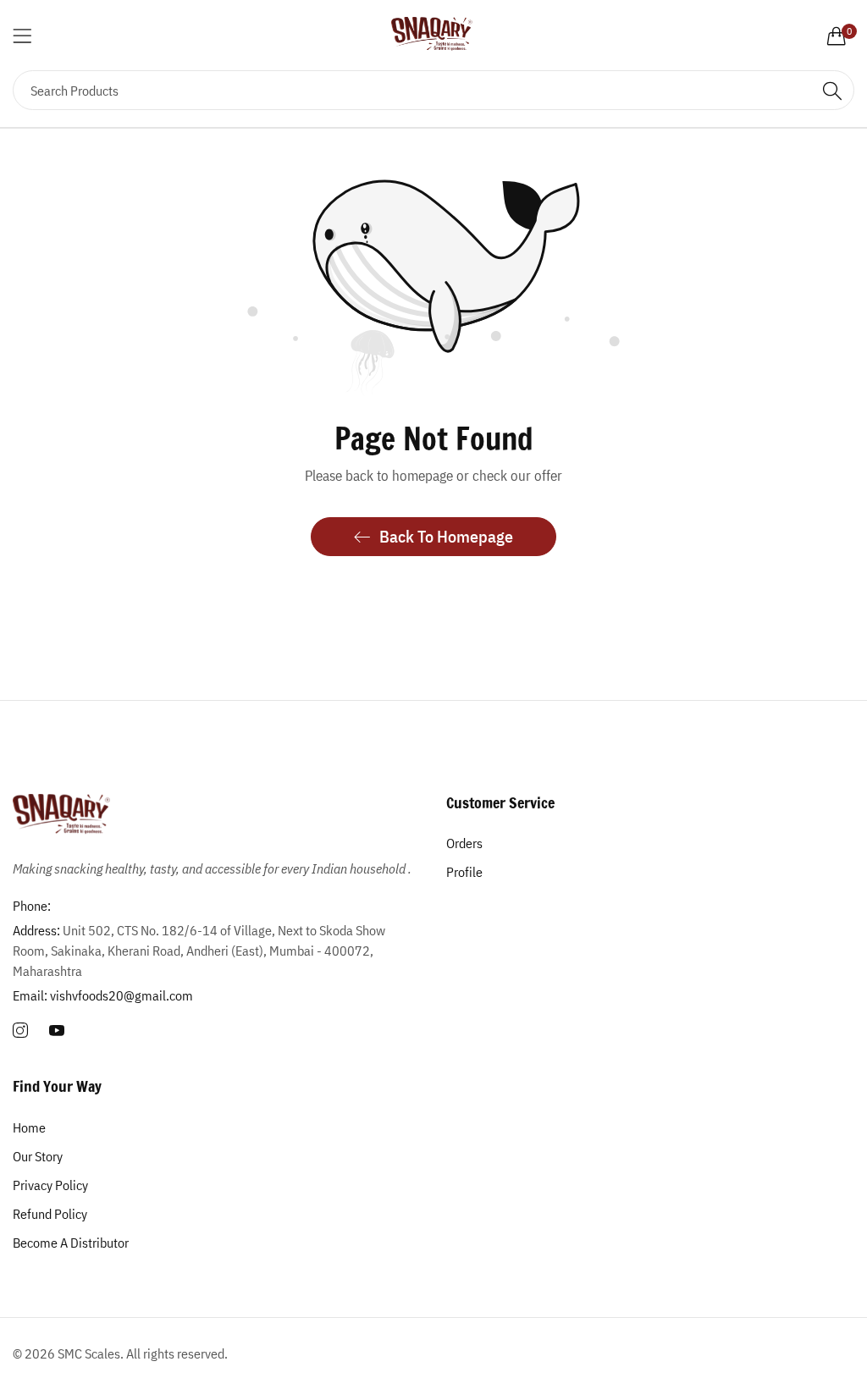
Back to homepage (446, 536)
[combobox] (433, 90)
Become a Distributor (71, 1242)
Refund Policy (50, 1213)
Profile (464, 871)
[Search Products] (832, 90)
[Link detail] (20, 1030)
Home (29, 1127)
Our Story (38, 1156)
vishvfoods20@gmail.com (103, 995)
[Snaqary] (433, 35)
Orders (464, 843)
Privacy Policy (50, 1185)
